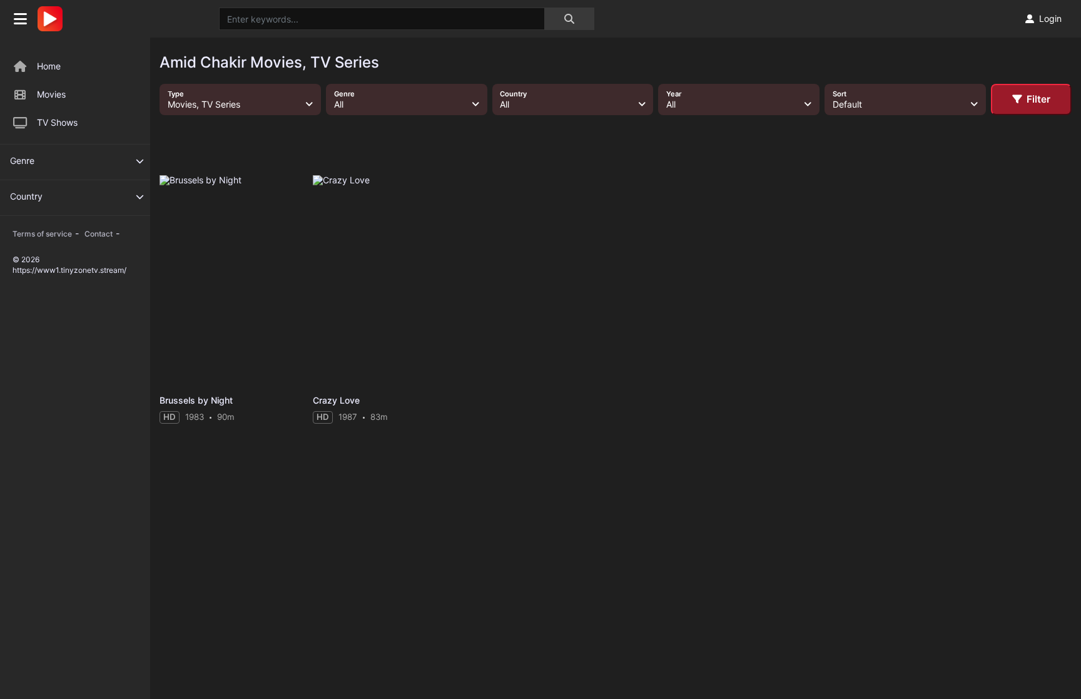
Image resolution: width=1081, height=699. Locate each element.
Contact (98, 233)
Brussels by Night (196, 400)
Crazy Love (336, 400)
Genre (22, 160)
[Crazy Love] (385, 282)
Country (26, 196)
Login (1050, 18)
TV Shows (57, 122)
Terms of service (42, 233)
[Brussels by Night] (232, 282)
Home (49, 66)
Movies (51, 94)
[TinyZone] (53, 18)
